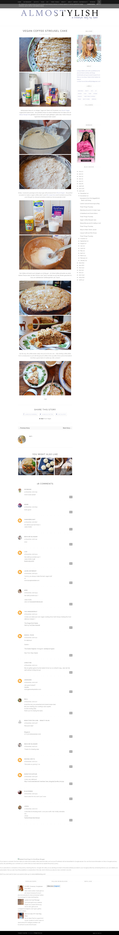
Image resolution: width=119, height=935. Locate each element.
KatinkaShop (27, 2)
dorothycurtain (30, 774)
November (83, 196)
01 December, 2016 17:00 (30, 808)
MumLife (80, 96)
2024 (80, 171)
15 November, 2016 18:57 (30, 522)
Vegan (49, 418)
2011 (80, 272)
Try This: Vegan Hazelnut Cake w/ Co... (44, 471)
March (82, 255)
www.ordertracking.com (38, 874)
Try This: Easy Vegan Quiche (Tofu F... (63, 472)
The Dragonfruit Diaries (31, 623)
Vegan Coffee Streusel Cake (88, 220)
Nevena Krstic (29, 759)
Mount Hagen (65, 110)
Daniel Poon (29, 635)
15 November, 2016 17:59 (30, 492)
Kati (30, 436)
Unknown (28, 680)
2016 (80, 191)
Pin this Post (62, 414)
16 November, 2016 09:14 (30, 573)
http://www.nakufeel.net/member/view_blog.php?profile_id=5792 (44, 781)
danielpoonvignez (49, 649)
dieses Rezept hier (25, 114)
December (83, 193)
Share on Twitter (47, 414)
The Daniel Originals (30, 649)
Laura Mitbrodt (30, 571)
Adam (26, 504)
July (81, 246)
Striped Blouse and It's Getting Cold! (90, 223)
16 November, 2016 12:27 (30, 701)
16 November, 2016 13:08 (30, 723)
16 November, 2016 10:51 (30, 637)
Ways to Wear (86, 99)
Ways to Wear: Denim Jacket (88, 229)
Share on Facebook (31, 414)
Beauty (63, 2)
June (81, 248)
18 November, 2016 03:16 (30, 776)
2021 (80, 179)
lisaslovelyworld (29, 561)
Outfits (36, 2)
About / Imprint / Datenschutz (78, 2)
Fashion (80, 93)
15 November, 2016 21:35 (30, 539)
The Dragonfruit (30, 611)
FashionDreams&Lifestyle (32, 818)
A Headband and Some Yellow (89, 213)
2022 (80, 176)
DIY (47, 2)
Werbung (94, 99)
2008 (80, 280)
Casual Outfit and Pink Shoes (88, 233)
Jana (26, 590)
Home (19, 2)
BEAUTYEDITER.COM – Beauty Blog (37, 720)
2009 (80, 277)
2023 (80, 174)
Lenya (26, 806)
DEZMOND (27, 489)
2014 (80, 265)
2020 (80, 181)
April (81, 253)
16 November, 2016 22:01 (30, 761)
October (82, 238)
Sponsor (92, 2)
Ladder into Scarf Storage (32, 900)
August (82, 243)
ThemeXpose (30, 933)
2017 (80, 188)
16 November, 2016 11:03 (30, 665)
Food (42, 2)
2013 (80, 267)
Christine (28, 662)
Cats (92, 90)
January (82, 260)
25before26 (80, 90)
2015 (80, 263)
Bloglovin (27, 732)
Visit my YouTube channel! (32, 625)
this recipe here (50, 195)
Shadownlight (29, 519)
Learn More (91, 4)
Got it (98, 4)
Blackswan (28, 791)
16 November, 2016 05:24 (30, 554)
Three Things (55, 2)
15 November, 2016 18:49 (30, 507)
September (83, 241)
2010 (80, 275)
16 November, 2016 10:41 (30, 614)
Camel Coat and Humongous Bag (89, 203)
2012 (80, 270)
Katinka (95, 93)
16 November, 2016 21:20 (30, 746)
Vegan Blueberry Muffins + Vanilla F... (27, 472)
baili (26, 699)
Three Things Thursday (89, 96)
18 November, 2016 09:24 (30, 793)
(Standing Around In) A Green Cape (90, 210)
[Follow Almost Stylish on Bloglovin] (53, 887)
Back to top (96, 933)
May (81, 250)
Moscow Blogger (30, 536)
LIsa (25, 551)
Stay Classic (34, 653)
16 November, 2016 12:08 (30, 682)
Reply (71, 529)
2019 (80, 183)
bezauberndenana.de (36, 602)
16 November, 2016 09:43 (30, 592)
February (82, 258)
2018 (80, 186)
